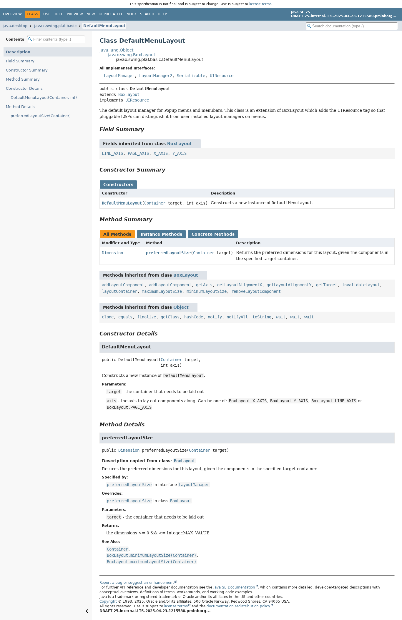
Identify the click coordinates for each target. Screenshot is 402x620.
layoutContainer (119, 291)
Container (154, 203)
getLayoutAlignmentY (289, 284)
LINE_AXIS (112, 153)
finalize (146, 317)
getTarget (326, 284)
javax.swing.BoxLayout (131, 54)
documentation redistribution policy (238, 606)
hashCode (193, 317)
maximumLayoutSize (162, 291)
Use (47, 14)
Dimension (112, 252)
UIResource (221, 75)
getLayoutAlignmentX (239, 284)
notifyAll (237, 317)
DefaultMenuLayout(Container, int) (44, 97)
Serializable (191, 75)
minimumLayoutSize (207, 291)
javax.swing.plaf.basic (55, 26)
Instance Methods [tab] (161, 234)
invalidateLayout (361, 284)
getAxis (204, 284)
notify (215, 317)
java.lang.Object (116, 50)
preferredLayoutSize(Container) (41, 116)
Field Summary (20, 61)
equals (125, 317)
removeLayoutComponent (256, 291)
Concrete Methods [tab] (213, 234)
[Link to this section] (148, 129)
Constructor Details (24, 88)
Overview (12, 14)
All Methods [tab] (117, 234)
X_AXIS (161, 153)
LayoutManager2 (155, 75)
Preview (75, 14)
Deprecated (110, 14)
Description (18, 52)
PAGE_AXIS (138, 153)
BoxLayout (128, 94)
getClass (170, 317)
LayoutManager (119, 75)
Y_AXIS (179, 153)
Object (181, 307)
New (91, 14)
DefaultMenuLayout (104, 26)
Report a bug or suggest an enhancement (136, 583)
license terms (260, 4)
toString (262, 317)
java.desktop (15, 26)
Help (162, 14)
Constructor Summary (27, 70)
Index (131, 14)
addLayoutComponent (123, 284)
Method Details (20, 106)
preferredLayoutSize (168, 252)
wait (280, 317)
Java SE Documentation (234, 587)
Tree (58, 14)
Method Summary (23, 79)
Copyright (108, 601)
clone (108, 317)
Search (147, 14)
